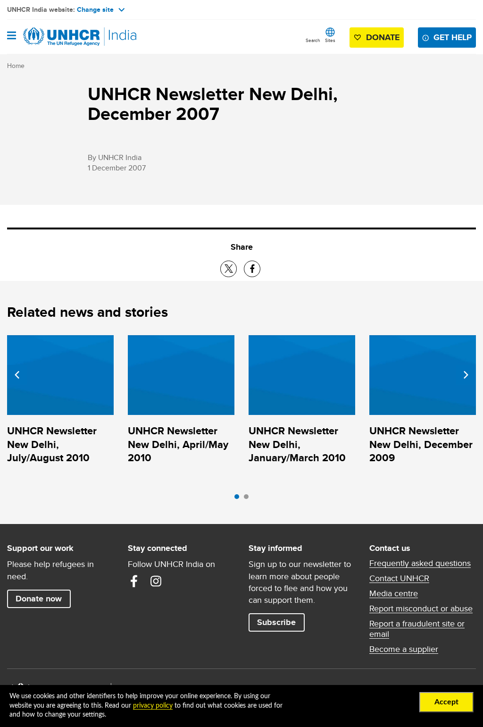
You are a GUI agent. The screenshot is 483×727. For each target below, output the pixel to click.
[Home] (55, 37)
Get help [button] (452, 37)
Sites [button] (330, 40)
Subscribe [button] (276, 622)
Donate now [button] (39, 598)
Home (16, 65)
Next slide (466, 375)
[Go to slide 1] (239, 499)
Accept (446, 702)
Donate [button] (383, 37)
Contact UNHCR (399, 578)
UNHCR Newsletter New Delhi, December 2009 (421, 444)
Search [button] (313, 40)
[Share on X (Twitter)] (228, 269)
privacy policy (153, 705)
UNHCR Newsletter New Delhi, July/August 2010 (52, 444)
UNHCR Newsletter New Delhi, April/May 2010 (178, 444)
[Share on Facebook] (252, 269)
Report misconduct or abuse (421, 608)
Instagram (156, 581)
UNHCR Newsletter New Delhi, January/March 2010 (297, 444)
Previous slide (17, 375)
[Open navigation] (11, 36)
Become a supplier (403, 649)
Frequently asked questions (420, 563)
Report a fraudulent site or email (417, 628)
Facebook (134, 581)
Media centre (393, 593)
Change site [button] (95, 9)
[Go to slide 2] (248, 499)
